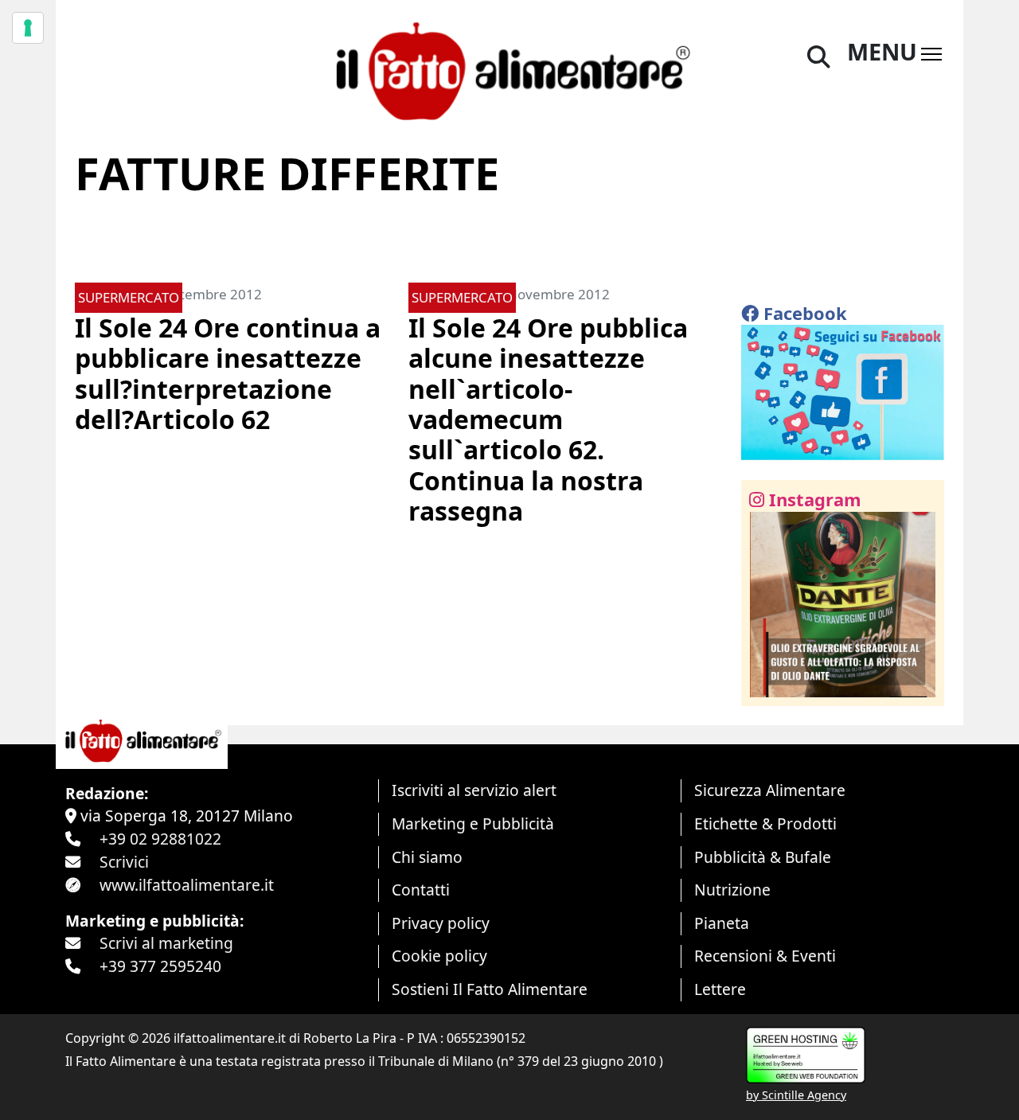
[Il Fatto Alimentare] (509, 69)
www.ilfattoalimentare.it (187, 885)
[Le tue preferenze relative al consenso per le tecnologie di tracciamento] (28, 28)
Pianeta (721, 923)
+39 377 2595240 (160, 966)
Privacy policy (441, 923)
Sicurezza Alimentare (769, 790)
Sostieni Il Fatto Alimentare (490, 989)
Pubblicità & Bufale (762, 857)
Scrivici (124, 861)
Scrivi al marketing (166, 943)
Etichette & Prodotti (765, 823)
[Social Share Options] (764, 685)
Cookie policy (439, 955)
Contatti (421, 889)
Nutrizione (732, 889)
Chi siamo (427, 857)
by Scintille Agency (796, 1094)
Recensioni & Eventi (765, 955)
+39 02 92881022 (160, 838)
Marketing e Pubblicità (473, 823)
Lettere (720, 989)
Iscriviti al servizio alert (474, 790)
